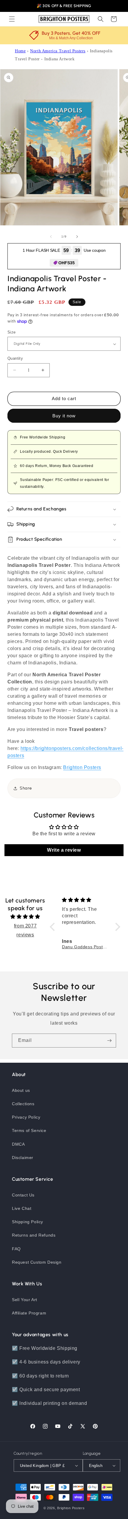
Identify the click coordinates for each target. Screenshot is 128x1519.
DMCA (18, 1144)
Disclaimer (22, 1157)
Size (11, 332)
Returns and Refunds (33, 1235)
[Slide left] (50, 236)
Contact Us (23, 1195)
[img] (25, 916)
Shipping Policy (27, 1221)
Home (20, 51)
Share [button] (26, 788)
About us (21, 1090)
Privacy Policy (26, 1117)
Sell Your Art (24, 1299)
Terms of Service (29, 1130)
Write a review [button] (64, 850)
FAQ (16, 1248)
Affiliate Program (29, 1313)
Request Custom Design (37, 1262)
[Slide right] (77, 236)
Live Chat (21, 1208)
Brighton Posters (71, 1508)
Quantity (15, 358)
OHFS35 (66, 262)
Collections (23, 1103)
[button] (11, 19)
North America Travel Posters (57, 51)
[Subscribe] (109, 1041)
